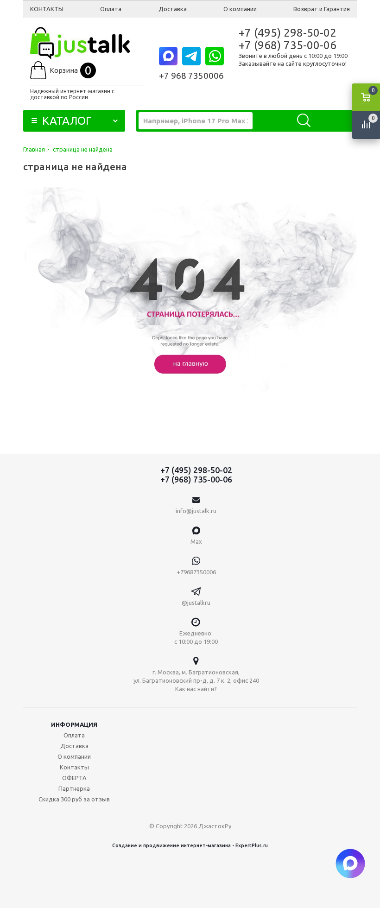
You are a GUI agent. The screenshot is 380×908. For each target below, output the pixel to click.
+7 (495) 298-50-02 (287, 32)
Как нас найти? (196, 689)
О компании (240, 9)
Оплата (110, 9)
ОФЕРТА (74, 778)
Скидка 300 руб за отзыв (74, 799)
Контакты (74, 767)
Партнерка (74, 788)
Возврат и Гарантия (321, 9)
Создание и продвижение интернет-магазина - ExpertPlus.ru (190, 845)
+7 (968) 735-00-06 (287, 45)
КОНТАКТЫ (46, 9)
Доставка (172, 9)
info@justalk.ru (196, 511)
